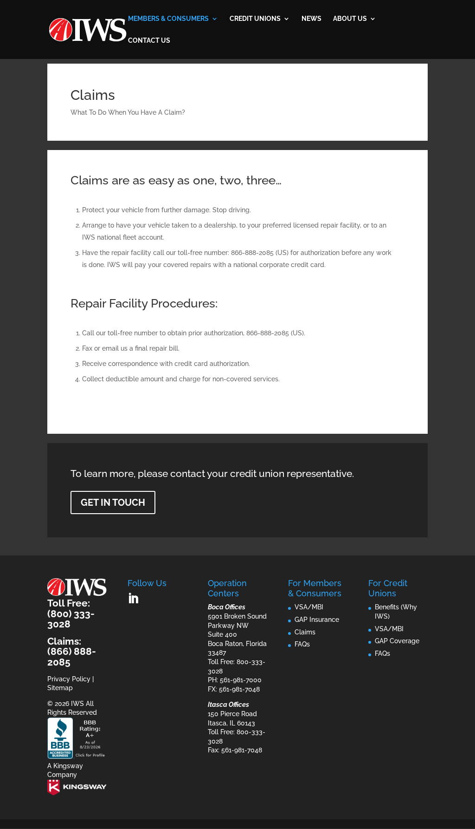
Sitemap (60, 688)
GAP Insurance (317, 619)
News (311, 18)
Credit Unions (255, 18)
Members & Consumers (168, 18)
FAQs (302, 644)
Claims (305, 632)
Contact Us (149, 40)
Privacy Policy (68, 679)
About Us (350, 18)
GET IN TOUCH (113, 502)
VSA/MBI (309, 607)
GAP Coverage (397, 641)
